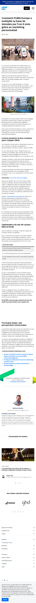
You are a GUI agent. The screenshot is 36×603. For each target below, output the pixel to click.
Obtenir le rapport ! (24, 3)
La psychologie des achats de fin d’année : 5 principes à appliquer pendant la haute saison (16, 469)
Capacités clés (5, 530)
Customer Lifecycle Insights (18, 178)
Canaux (3, 533)
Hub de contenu (6, 557)
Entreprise (4, 545)
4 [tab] (20, 512)
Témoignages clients (7, 542)
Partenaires (5, 548)
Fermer (5, 599)
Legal (3, 566)
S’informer (4, 554)
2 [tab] (18, 483)
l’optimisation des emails (14, 196)
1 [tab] (15, 483)
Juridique (4, 563)
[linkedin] (7, 580)
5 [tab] (23, 512)
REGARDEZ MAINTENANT (18, 381)
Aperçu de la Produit (7, 527)
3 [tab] (20, 483)
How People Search (7, 560)
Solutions (4, 539)
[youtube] (4, 580)
